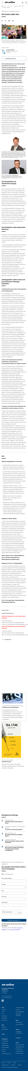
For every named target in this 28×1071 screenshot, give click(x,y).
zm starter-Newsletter (15, 929)
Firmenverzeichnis (19, 1024)
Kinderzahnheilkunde (6, 1053)
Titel (3, 890)
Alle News (4, 1009)
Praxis (3, 1013)
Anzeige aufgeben (19, 1053)
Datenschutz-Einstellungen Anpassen (9, 1067)
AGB (8, 1062)
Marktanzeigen (19, 1022)
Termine (17, 1029)
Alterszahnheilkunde (20, 1007)
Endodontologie (5, 1045)
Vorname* (4, 896)
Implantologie (4, 1043)
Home (4, 6)
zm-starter (18, 1037)
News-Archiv (4, 1020)
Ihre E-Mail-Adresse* (7, 878)
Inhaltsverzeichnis (10, 58)
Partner (3, 1062)
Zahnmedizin (4, 1018)
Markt (17, 1020)
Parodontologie (5, 1041)
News (3, 1007)
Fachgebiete (5, 1038)
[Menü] (3, 2)
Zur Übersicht (7, 639)
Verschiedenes (19, 1051)
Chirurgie (4, 1051)
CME (3, 1025)
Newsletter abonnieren (13, 920)
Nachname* (5, 902)
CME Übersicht (5, 1029)
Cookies (14, 1062)
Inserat (17, 1042)
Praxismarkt (18, 1049)
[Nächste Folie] (5, 26)
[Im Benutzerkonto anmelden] (22, 2)
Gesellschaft (4, 1016)
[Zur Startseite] (10, 2)
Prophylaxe (18, 1009)
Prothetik (4, 1049)
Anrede (3, 884)
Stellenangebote (19, 1044)
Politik (3, 1011)
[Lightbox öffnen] (24, 149)
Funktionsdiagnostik (20, 1011)
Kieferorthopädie (5, 1047)
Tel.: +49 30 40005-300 (7, 996)
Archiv (3, 1034)
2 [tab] (23, 26)
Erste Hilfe (4, 1027)
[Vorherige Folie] (3, 26)
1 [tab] (21, 26)
